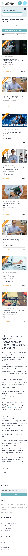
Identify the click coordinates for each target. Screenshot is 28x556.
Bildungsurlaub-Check (11, 407)
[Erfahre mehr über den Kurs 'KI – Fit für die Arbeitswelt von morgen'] (14, 120)
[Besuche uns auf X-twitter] (8, 512)
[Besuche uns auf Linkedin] (11, 512)
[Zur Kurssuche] (20, 3)
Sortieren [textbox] (5, 26)
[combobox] (6, 26)
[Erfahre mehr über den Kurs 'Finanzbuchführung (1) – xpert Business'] (14, 192)
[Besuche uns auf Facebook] (2, 512)
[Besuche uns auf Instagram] (5, 512)
